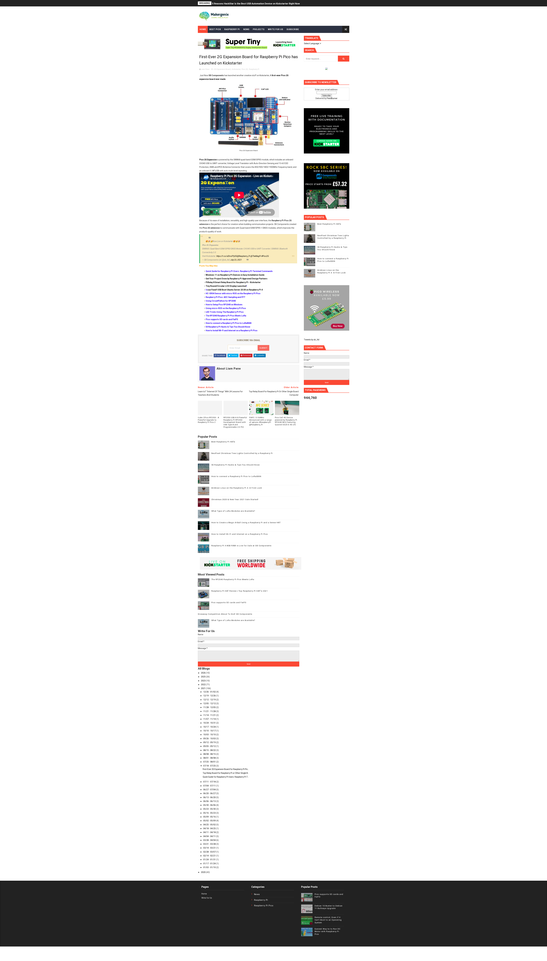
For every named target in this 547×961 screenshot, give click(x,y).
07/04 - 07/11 (209, 786)
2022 (203, 684)
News (246, 29)
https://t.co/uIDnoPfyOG (226, 256)
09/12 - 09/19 (209, 742)
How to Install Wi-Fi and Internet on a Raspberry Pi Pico (239, 534)
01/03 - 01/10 (209, 867)
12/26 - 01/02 (209, 692)
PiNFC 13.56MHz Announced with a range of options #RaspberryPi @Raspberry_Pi (260, 421)
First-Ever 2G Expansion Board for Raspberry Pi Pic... (226, 769)
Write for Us (206, 898)
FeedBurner (332, 98)
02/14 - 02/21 (209, 856)
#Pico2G (265, 256)
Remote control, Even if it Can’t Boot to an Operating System (328, 920)
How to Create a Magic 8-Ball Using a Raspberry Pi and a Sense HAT (246, 522)
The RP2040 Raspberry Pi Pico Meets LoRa (232, 579)
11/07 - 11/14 (209, 719)
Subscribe (293, 29)
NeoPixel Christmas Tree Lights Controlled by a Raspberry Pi (242, 453)
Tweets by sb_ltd (311, 339)
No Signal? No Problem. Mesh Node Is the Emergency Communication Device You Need (259, 3)
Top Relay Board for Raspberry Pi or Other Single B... (226, 773)
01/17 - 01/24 (209, 863)
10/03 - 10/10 (209, 734)
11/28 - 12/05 (209, 707)
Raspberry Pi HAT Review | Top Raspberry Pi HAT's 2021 (239, 591)
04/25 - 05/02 (209, 824)
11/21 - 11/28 (209, 711)
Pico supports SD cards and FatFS (228, 602)
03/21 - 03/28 (209, 844)
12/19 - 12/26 (209, 695)
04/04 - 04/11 (209, 836)
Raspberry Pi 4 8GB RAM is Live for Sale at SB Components (241, 546)
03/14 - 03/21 (209, 848)
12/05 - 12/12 (209, 703)
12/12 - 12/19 (209, 699)
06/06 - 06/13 (209, 801)
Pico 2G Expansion (208, 159)
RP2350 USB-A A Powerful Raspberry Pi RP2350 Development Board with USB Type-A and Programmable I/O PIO (235, 422)
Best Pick (215, 29)
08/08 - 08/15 (209, 754)
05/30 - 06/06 (209, 805)
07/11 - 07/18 (209, 782)
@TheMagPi (256, 256)
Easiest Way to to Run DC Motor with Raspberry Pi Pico (327, 931)
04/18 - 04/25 (209, 828)
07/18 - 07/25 (209, 766)
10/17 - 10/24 (209, 727)
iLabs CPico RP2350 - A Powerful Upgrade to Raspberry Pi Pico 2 (208, 420)
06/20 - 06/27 (209, 793)
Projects (259, 29)
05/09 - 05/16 (209, 817)
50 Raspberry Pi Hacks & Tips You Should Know (235, 465)
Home (203, 29)
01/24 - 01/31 (209, 859)
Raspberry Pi (232, 29)
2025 (203, 677)
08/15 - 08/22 (209, 750)
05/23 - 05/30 (209, 809)
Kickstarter (236, 69)
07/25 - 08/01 (209, 762)
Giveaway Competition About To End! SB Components (225, 614)
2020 (203, 872)
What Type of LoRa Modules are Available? (233, 511)
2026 (203, 673)
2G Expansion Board (222, 69)
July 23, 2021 (236, 260)
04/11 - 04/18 (209, 832)
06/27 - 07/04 (209, 789)
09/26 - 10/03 (209, 738)
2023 (203, 681)
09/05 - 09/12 (209, 746)
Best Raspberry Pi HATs (223, 442)
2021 (203, 688)
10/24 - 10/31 (209, 723)
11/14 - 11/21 (209, 715)
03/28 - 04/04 (209, 840)
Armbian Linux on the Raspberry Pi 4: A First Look (236, 488)
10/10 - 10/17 (209, 731)
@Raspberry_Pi (243, 256)
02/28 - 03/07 (209, 852)
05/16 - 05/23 (209, 813)
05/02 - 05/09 (209, 820)
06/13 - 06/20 (209, 797)
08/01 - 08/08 (209, 758)
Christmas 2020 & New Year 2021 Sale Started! (235, 499)
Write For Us (275, 29)
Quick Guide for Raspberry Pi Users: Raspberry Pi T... (226, 777)
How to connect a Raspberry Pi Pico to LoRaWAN (236, 476)
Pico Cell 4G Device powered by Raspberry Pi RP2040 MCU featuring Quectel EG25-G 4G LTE (286, 421)
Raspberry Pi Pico (264, 905)
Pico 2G (245, 69)
